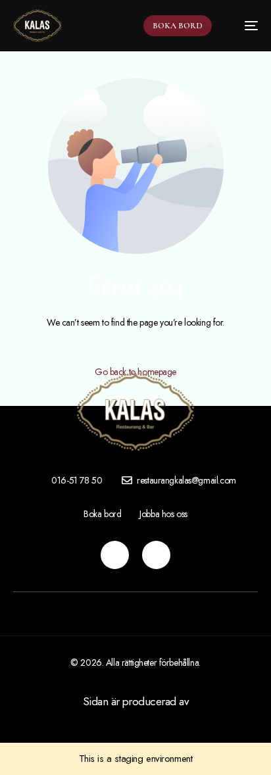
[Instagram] (115, 555)
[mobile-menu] (245, 25)
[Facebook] (156, 555)
